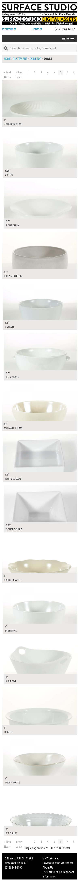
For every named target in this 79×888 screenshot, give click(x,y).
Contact (37, 29)
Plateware (20, 58)
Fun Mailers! (49, 881)
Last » (19, 77)
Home (7, 58)
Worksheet (9, 29)
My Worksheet (51, 858)
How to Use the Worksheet (58, 862)
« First (7, 72)
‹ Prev (19, 72)
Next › (7, 77)
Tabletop (35, 58)
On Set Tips (49, 885)
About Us (48, 867)
